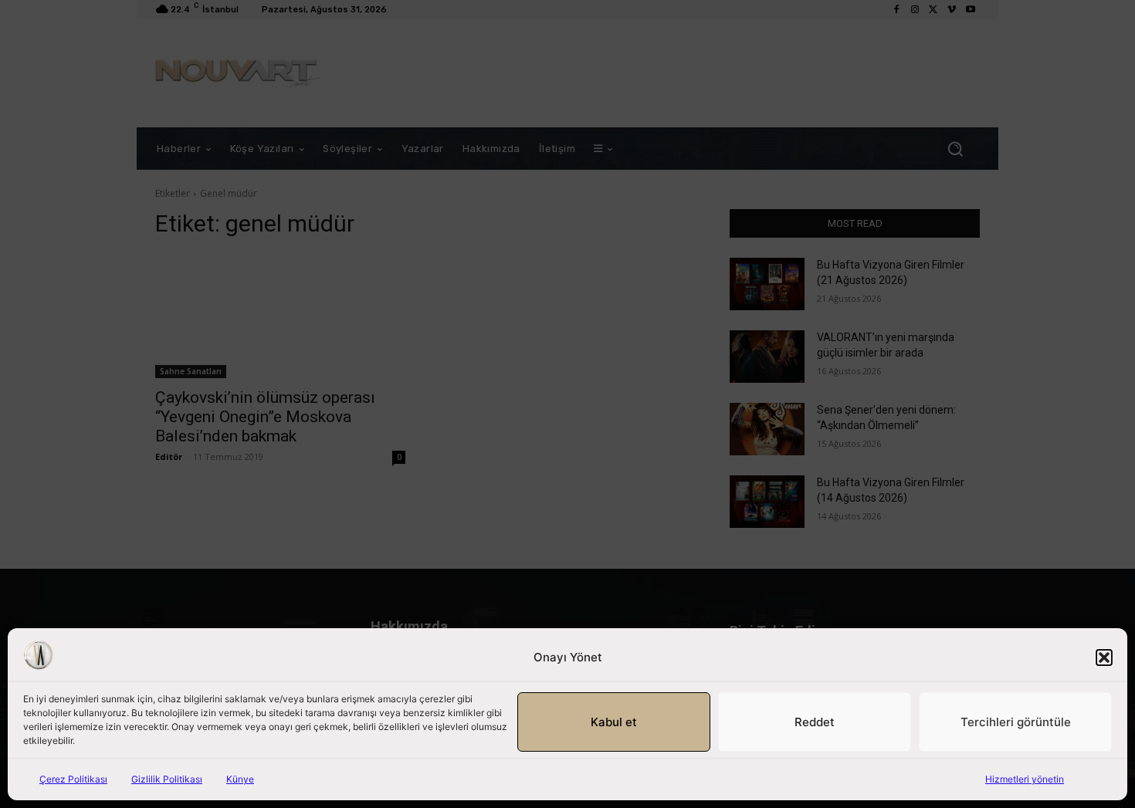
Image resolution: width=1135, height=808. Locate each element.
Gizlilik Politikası (166, 779)
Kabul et (614, 722)
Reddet (814, 722)
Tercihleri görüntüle (1016, 722)
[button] (1104, 657)
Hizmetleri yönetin (1024, 779)
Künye (240, 779)
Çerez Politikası (73, 779)
